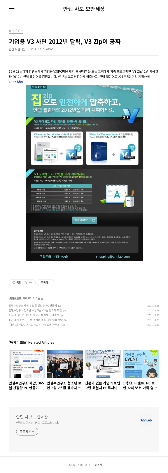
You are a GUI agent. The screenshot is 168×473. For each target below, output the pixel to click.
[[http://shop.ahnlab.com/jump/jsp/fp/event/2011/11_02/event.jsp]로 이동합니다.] (84, 86)
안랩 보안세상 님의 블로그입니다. (37, 422)
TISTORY (85, 464)
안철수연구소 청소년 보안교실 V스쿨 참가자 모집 (35, 310)
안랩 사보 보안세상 (84, 8)
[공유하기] (25, 282)
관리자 (98, 464)
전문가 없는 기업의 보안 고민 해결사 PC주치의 (34, 315)
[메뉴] (11, 8)
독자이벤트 (15, 298)
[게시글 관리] (30, 282)
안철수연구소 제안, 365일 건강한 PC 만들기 (33, 305)
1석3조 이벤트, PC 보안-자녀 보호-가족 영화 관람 (36, 320)
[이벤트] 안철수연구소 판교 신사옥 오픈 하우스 (34, 324)
